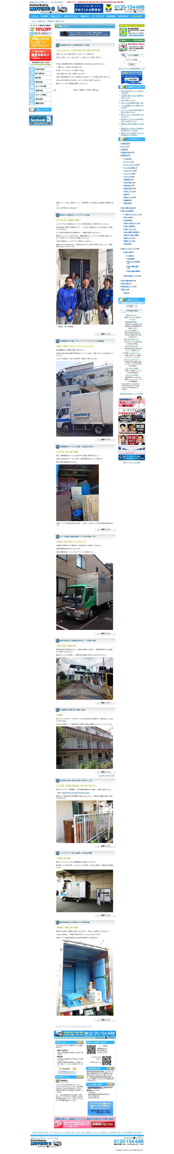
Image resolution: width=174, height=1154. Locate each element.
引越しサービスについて (129, 249)
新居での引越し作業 (130, 235)
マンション (67, 50)
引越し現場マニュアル (128, 100)
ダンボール (64, 220)
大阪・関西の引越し (127, 208)
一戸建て (74, 50)
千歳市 (65, 541)
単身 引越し (40, 82)
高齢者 (76, 452)
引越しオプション (60, 1132)
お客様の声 (124, 143)
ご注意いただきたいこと (132, 214)
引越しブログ (121, 1132)
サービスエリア (96, 1132)
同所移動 (59, 715)
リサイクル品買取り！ (132, 330)
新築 (88, 50)
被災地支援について (127, 286)
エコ (58, 220)
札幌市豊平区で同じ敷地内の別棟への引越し (76, 793)
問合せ (104, 1132)
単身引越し (60, 927)
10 (77, 40)
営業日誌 (50, 21)
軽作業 (40, 78)
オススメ (124, 146)
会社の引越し (128, 182)
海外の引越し (125, 283)
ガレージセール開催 (131, 368)
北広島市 (59, 541)
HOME (35, 1132)
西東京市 (71, 220)
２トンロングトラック (79, 541)
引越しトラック (129, 229)
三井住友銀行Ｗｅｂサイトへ (68, 1071)
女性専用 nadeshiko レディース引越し (131, 394)
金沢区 (64, 645)
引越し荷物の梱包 (133, 266)
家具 (65, 858)
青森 (74, 645)
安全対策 (127, 220)
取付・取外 (127, 217)
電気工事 (127, 203)
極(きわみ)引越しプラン (131, 339)
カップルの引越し (130, 168)
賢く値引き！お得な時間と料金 (40, 73)
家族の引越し (128, 188)
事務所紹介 (127, 179)
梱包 (70, 541)
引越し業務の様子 (127, 280)
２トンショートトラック (76, 346)
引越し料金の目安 (40, 69)
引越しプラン (60, 21)
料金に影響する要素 (130, 232)
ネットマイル (128, 174)
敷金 (125, 194)
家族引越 (40, 90)
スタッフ (59, 50)
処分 (67, 452)
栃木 (71, 927)
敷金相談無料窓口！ (131, 322)
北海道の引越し (126, 152)
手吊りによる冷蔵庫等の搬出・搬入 (132, 103)
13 (85, 40)
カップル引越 (40, 86)
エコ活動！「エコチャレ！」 (132, 353)
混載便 (126, 200)
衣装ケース (92, 785)
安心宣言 (41, 1132)
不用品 (123, 149)
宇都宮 (67, 927)
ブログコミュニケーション (131, 359)
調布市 (77, 220)
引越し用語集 (86, 1132)
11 (80, 40)
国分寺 (80, 50)
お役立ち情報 (137, 1132)
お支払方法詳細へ (80, 1042)
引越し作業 (127, 252)
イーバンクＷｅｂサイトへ (67, 1073)
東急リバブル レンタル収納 (131, 462)
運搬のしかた (128, 241)
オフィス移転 (40, 95)
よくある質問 (111, 1132)
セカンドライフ (129, 171)
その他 (126, 159)
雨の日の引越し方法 (131, 346)
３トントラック (89, 346)
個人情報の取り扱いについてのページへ (80, 1076)
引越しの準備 (128, 226)
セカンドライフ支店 (131, 375)
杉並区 (93, 50)
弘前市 (59, 645)
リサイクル (127, 177)
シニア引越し (61, 452)
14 (88, 40)
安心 (84, 50)
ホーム (34, 21)
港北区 (76, 927)
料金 (125, 293)
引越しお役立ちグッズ (131, 223)
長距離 (69, 645)
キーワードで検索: (132, 59)
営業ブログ (41, 21)
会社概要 (129, 1132)
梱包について (128, 197)
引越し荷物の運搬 (133, 271)
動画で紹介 (40, 103)
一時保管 (59, 858)
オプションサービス (130, 165)
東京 (98, 50)
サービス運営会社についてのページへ (110, 1084)
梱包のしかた (128, 238)
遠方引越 (40, 99)
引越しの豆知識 (126, 211)
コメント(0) (101, 775)
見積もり (59, 346)
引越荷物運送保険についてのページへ (110, 1068)
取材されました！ (131, 315)
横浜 (86, 785)
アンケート (127, 162)
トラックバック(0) (109, 775)
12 (83, 40)
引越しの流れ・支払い (74, 1132)
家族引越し (76, 785)
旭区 (71, 452)
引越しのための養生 (133, 262)
